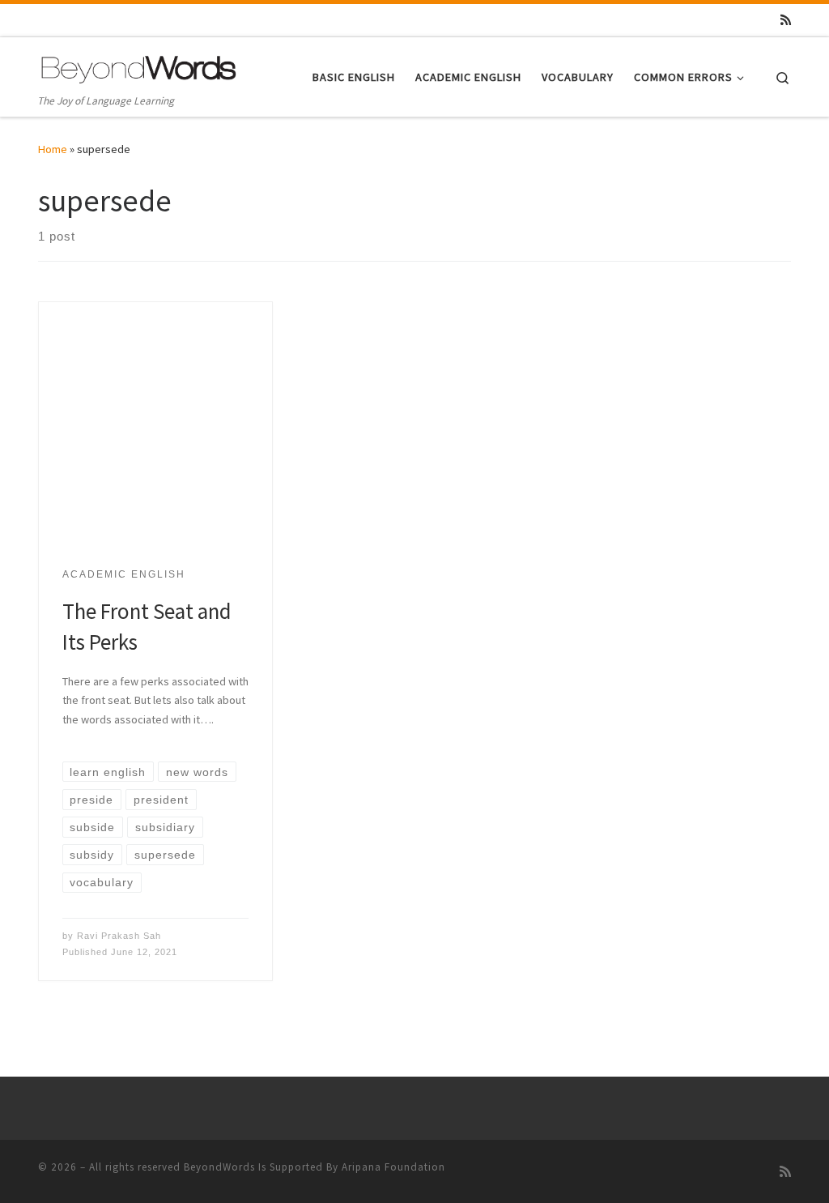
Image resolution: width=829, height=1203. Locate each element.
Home (52, 149)
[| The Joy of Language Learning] (139, 67)
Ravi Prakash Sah (119, 936)
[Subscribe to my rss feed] (785, 20)
